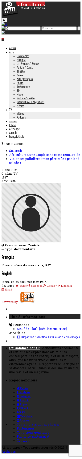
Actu (11, 52)
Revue (12, 125)
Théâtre (21, 71)
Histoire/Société (26, 98)
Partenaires (26, 428)
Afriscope (14, 129)
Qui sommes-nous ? (24, 348)
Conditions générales (33, 432)
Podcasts (22, 117)
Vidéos (20, 113)
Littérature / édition (28, 64)
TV (10, 110)
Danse (20, 75)
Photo (20, 83)
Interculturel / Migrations (30, 102)
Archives (9, 451)
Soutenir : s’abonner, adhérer (38, 424)
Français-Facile (16, 136)
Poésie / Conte (25, 68)
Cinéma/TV (23, 56)
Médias (20, 106)
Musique (21, 60)
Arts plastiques (25, 79)
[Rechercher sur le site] (4, 20)
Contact (23, 440)
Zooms (13, 121)
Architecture (23, 87)
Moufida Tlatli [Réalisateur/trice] (42, 329)
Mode (20, 94)
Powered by (11, 302)
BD (18, 90)
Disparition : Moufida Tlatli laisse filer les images (50, 337)
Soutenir (15, 151)
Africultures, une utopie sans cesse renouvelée (44, 155)
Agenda (13, 133)
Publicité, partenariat (33, 436)
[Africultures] (23, 16)
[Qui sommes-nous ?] (3, 32)
